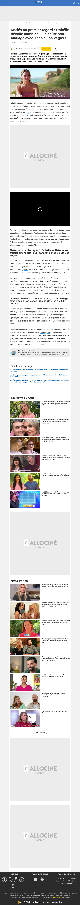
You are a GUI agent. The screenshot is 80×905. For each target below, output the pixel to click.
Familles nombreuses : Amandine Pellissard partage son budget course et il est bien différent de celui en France (56, 403)
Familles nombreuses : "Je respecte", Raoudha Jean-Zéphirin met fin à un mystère (56, 474)
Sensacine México (66, 883)
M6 (60, 242)
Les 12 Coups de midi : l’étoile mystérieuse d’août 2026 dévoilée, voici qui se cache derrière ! (55, 493)
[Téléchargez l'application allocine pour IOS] (37, 879)
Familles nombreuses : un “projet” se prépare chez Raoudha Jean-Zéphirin (54, 675)
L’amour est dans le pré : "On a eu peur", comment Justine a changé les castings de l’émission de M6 (55, 439)
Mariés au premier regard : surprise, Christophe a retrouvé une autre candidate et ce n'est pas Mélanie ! (56, 658)
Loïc (27, 112)
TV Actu (18, 23)
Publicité (32, 893)
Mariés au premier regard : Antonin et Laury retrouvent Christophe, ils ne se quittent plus (56, 640)
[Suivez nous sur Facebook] (4, 879)
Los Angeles (45, 332)
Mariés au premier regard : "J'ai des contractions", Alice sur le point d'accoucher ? (53, 694)
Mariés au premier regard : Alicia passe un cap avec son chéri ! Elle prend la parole (55, 585)
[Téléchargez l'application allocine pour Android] (43, 879)
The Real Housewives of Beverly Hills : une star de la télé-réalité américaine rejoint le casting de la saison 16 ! (55, 604)
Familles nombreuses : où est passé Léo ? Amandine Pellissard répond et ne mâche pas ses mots (55, 421)
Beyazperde (60, 881)
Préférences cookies (64, 893)
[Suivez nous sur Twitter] (10, 879)
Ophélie (25, 270)
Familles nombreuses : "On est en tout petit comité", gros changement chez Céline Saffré (56, 622)
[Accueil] (38, 2)
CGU (38, 893)
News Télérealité (25, 23)
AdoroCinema (72, 881)
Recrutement (24, 893)
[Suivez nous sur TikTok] (22, 879)
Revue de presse (24, 895)
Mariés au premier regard (37, 23)
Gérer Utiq (59, 895)
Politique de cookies (51, 893)
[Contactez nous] (13, 885)
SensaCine (72, 878)
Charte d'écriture (36, 895)
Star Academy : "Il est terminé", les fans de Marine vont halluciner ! (55, 712)
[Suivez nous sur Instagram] (16, 879)
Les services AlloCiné (48, 895)
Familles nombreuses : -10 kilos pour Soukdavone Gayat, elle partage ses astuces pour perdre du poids (56, 457)
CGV (42, 893)
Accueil (12, 23)
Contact (5, 893)
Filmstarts (60, 878)
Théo (12, 324)
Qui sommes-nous (14, 893)
